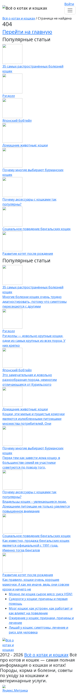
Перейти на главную (27, 31)
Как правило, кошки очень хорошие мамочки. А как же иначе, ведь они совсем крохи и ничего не (35, 584)
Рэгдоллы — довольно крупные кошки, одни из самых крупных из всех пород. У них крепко (33, 341)
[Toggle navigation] (70, 10)
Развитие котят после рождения (27, 253)
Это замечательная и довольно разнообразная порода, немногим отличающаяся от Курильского (29, 380)
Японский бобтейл (17, 120)
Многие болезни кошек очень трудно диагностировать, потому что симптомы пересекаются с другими (34, 302)
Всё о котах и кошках (18, 18)
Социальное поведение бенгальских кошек (36, 229)
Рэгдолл (8, 96)
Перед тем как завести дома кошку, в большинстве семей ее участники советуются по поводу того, (31, 463)
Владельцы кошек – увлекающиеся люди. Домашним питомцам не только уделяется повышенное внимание (36, 506)
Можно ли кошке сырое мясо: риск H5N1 (41, 594)
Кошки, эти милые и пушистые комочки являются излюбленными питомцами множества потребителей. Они (33, 419)
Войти (69, 4)
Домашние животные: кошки (25, 145)
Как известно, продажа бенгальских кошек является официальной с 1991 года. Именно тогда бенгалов (35, 545)
